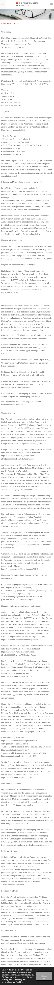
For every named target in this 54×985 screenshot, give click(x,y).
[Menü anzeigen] (51, 4)
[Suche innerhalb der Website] (3, 4)
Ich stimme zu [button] (44, 976)
